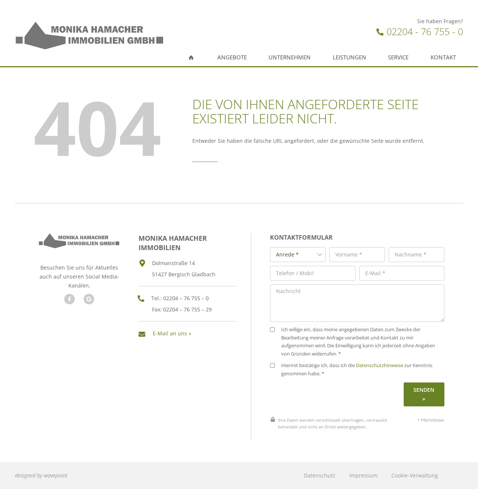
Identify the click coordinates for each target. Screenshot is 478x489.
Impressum (363, 475)
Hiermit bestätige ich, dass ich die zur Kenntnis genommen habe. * (356, 369)
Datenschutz (319, 475)
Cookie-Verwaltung (414, 475)
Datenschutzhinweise (379, 365)
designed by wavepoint (41, 475)
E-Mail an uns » (172, 333)
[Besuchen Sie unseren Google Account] (89, 299)
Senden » (423, 394)
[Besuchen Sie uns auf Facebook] (69, 299)
